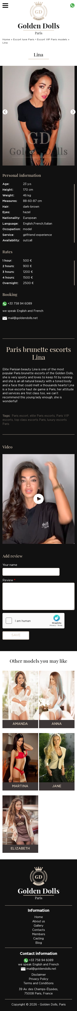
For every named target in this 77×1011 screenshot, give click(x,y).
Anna (57, 724)
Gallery (38, 926)
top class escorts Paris (30, 420)
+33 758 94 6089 (19, 303)
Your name (9, 565)
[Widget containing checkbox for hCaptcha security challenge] (33, 620)
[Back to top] (65, 999)
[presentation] (4, 111)
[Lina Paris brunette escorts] (38, 116)
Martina (20, 786)
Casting (38, 938)
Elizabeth (20, 848)
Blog (38, 943)
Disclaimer (38, 975)
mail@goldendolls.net (23, 318)
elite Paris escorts (42, 416)
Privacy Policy (38, 979)
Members (38, 934)
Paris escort (20, 416)
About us (38, 921)
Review (7, 580)
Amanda (20, 724)
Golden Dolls (48, 1004)
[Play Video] (38, 499)
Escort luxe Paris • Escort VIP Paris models (40, 39)
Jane (56, 786)
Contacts (38, 930)
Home (6, 39)
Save (16, 635)
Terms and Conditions (38, 983)
